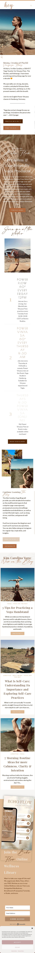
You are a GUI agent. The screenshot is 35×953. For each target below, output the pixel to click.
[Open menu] (31, 5)
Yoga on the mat (20, 603)
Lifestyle (7, 675)
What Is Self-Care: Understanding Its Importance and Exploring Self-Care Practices (17, 689)
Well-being (17, 675)
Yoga (9, 603)
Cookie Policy (14, 950)
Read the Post (17, 633)
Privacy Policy (21, 950)
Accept (17, 942)
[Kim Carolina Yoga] (9, 6)
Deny (17, 947)
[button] (32, 928)
